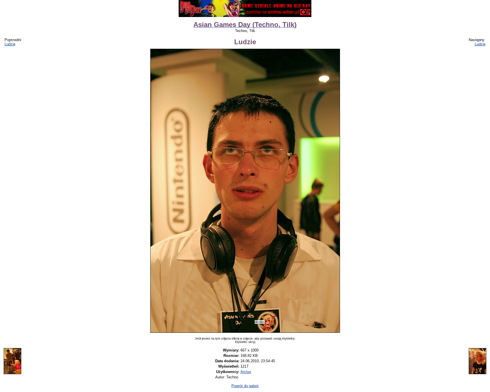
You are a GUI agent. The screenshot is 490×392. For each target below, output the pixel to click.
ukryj (251, 342)
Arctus (259, 322)
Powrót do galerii (245, 386)
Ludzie (10, 44)
